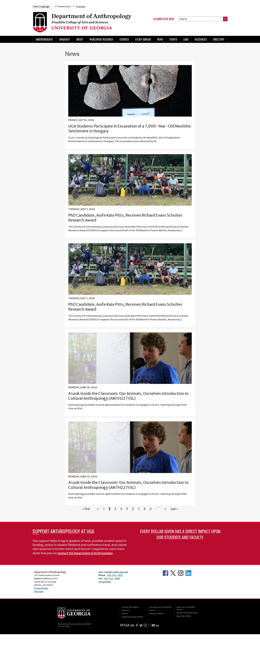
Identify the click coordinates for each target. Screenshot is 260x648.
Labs (185, 39)
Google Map (104, 581)
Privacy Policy (41, 588)
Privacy (152, 610)
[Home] (82, 20)
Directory (218, 39)
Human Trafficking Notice (187, 613)
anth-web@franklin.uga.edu (113, 572)
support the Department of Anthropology (85, 553)
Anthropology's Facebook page (165, 573)
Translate (80, 6)
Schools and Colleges (130, 607)
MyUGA (125, 614)
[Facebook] (137, 625)
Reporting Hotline (184, 616)
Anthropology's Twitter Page (173, 573)
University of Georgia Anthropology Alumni (189, 573)
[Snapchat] (149, 625)
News (160, 39)
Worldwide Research (101, 39)
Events (173, 39)
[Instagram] (145, 625)
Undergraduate (44, 39)
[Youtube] (153, 625)
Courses (124, 39)
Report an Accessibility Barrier (186, 608)
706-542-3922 (115, 575)
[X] (141, 625)
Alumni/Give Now (163, 19)
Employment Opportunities (132, 617)
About (79, 39)
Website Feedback (156, 614)
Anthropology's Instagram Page (180, 573)
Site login (38, 591)
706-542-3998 (112, 578)
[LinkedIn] (157, 625)
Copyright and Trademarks (160, 607)
